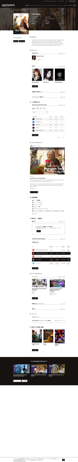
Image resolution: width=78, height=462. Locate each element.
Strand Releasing (51, 259)
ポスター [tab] (38, 145)
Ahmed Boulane (58, 82)
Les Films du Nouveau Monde (50, 18)
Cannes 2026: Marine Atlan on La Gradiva (38, 375)
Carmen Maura (35, 82)
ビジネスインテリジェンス (57, 5)
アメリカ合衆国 (38, 259)
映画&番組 (26, 5)
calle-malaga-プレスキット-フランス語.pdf (41, 320)
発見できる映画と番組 (17, 37)
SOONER (37, 127)
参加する (70, 5)
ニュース (32, 5)
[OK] (63, 459)
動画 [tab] (31, 145)
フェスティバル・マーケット (40, 5)
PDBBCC (57, 344)
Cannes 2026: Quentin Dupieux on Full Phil (21, 375)
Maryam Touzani (48, 16)
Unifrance (65, 5)
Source (58, 137)
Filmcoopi (51, 253)
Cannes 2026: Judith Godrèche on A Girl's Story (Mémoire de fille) (57, 375)
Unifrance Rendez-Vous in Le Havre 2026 (50, 1)
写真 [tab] (34, 145)
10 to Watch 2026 (61, 1)
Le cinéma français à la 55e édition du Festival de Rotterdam (56, 290)
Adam (44, 344)
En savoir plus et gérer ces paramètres (19, 461)
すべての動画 (25, 380)
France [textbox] (34, 112)
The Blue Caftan (35, 344)
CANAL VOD (38, 124)
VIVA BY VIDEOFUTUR (39, 130)
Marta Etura (46, 82)
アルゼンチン (38, 263)
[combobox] (40, 112)
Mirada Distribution (51, 263)
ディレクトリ (49, 5)
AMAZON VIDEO (38, 121)
